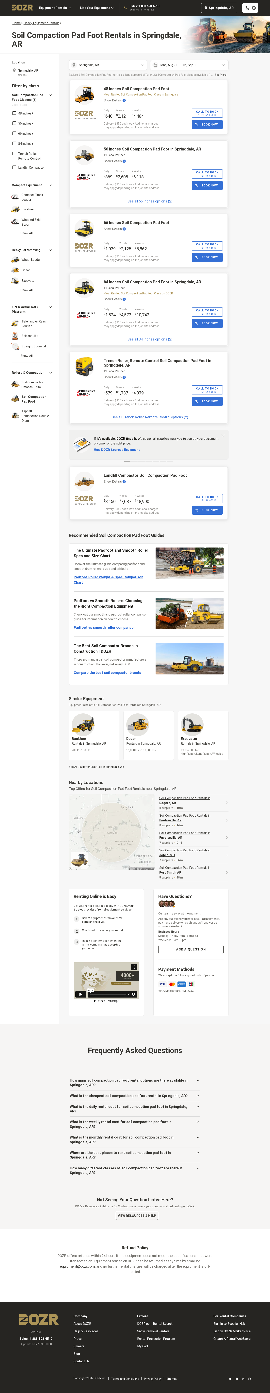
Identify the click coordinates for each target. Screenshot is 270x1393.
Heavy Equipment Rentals (41, 23)
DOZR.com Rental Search (155, 1324)
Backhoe (89, 741)
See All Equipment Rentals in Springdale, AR (96, 766)
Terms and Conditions (125, 1378)
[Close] (223, 435)
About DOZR (82, 1324)
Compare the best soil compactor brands (107, 672)
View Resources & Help (137, 1216)
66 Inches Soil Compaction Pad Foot (136, 222)
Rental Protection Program (156, 1339)
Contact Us (81, 1361)
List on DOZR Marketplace (232, 1331)
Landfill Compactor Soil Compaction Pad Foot (145, 475)
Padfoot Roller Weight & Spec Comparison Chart (108, 579)
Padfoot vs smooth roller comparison (105, 627)
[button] (32, 100)
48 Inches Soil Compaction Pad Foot (136, 88)
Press (78, 1339)
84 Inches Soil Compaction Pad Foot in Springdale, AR (152, 282)
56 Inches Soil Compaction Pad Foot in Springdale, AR (152, 149)
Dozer (143, 741)
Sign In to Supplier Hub (229, 1324)
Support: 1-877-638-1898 (142, 10)
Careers (79, 1346)
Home (16, 23)
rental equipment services (115, 909)
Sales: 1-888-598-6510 (144, 6)
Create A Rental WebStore (232, 1339)
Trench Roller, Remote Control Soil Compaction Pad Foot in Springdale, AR (157, 363)
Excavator (198, 741)
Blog (77, 1354)
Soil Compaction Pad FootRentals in (184, 800)
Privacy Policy (152, 1378)
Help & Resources (86, 1331)
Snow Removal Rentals (153, 1331)
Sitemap (171, 1378)
